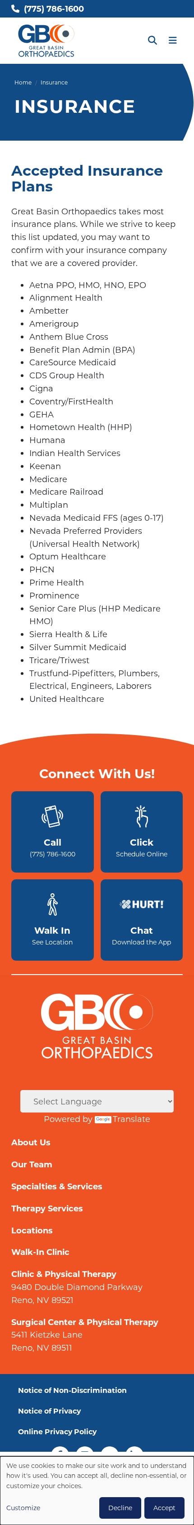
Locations (32, 1230)
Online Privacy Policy (57, 1431)
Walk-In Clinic (40, 1251)
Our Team (31, 1164)
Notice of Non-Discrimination (72, 1390)
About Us (31, 1142)
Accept (164, 1507)
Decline (120, 1507)
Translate (131, 1118)
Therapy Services (47, 1208)
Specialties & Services (56, 1186)
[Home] (46, 41)
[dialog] (97, 1490)
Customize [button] (23, 1507)
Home (23, 82)
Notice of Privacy (49, 1410)
